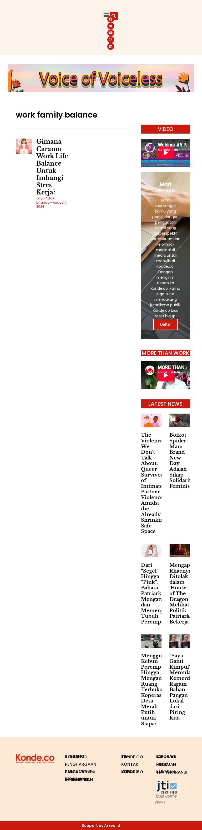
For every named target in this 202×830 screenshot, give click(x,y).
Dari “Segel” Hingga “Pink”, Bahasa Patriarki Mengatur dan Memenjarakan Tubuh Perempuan (160, 593)
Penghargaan (80, 764)
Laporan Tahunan (166, 756)
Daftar (165, 324)
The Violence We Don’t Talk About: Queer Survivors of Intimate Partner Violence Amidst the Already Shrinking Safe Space (153, 483)
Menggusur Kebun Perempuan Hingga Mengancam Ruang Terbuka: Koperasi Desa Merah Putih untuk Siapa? (156, 690)
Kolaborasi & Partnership (80, 771)
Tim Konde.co (132, 756)
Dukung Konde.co (132, 771)
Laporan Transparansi (171, 772)
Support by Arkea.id (101, 825)
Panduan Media (166, 764)
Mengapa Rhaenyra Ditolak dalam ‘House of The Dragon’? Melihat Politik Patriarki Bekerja (181, 593)
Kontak (129, 764)
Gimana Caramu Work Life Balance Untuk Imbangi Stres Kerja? (52, 167)
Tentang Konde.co (76, 756)
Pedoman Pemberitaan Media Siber (79, 779)
